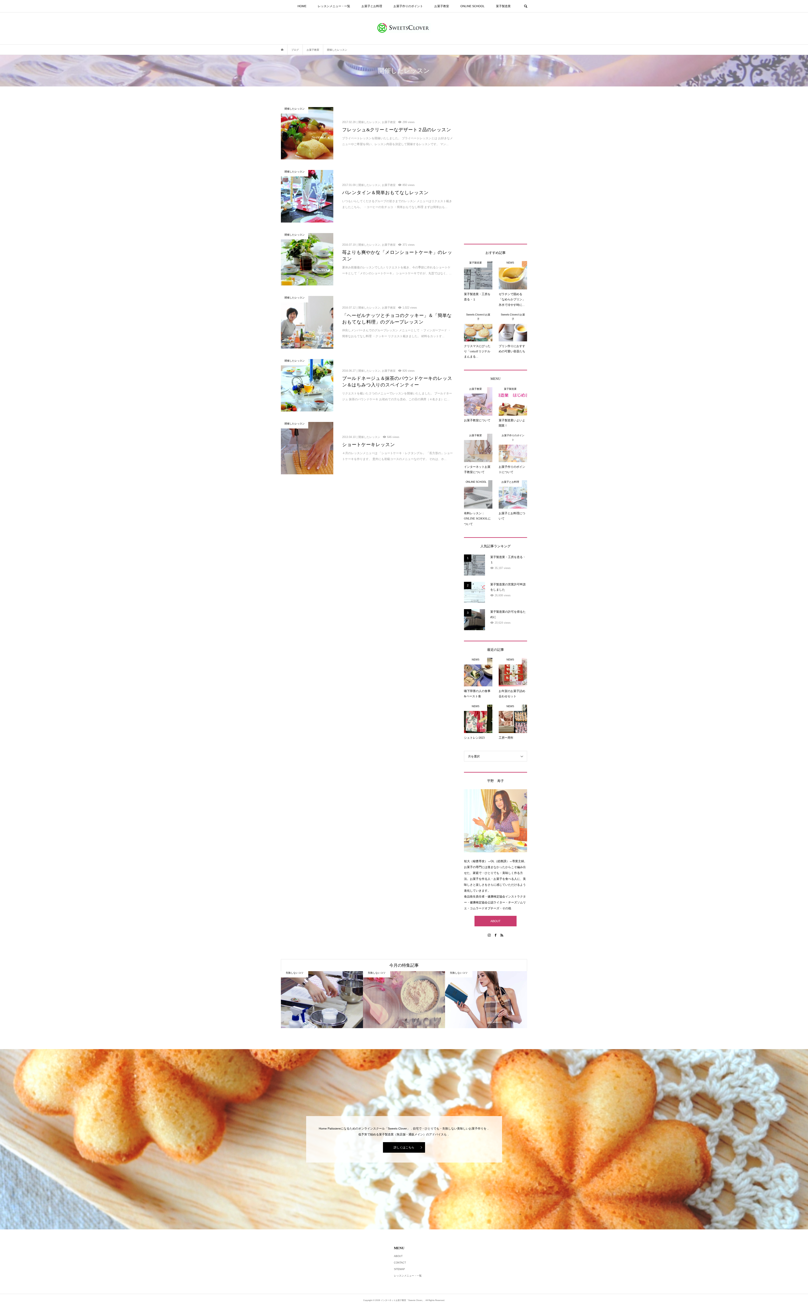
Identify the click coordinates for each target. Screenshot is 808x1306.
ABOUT (495, 921)
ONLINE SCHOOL (472, 6)
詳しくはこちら (404, 1147)
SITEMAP (399, 1269)
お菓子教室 (441, 6)
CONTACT (400, 1262)
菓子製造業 (503, 6)
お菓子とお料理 (371, 6)
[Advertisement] (495, 170)
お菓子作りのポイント (408, 6)
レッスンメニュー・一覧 (334, 6)
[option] (322, 999)
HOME (302, 6)
